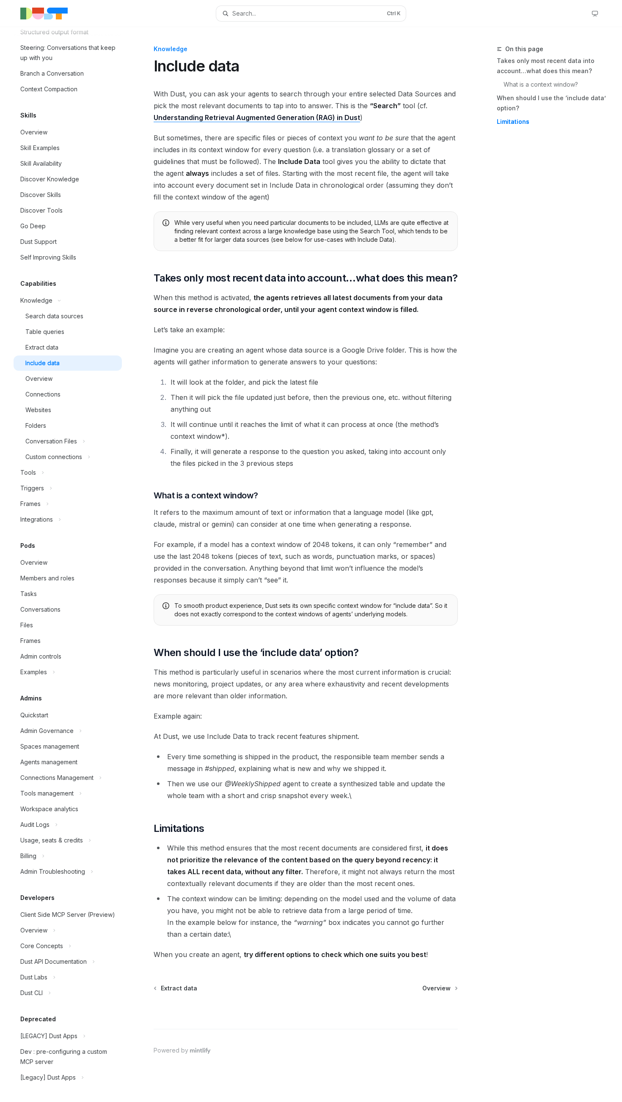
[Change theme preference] (595, 13)
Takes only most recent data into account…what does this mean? (545, 65)
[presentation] (74, 564)
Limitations (513, 121)
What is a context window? (541, 84)
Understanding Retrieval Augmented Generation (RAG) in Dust (257, 117)
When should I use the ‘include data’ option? (551, 103)
